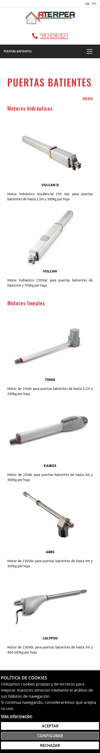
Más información (16, 716)
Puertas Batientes (18, 51)
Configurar (50, 736)
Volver (88, 99)
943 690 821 (54, 36)
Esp (87, 3)
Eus (94, 3)
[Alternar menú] (89, 51)
